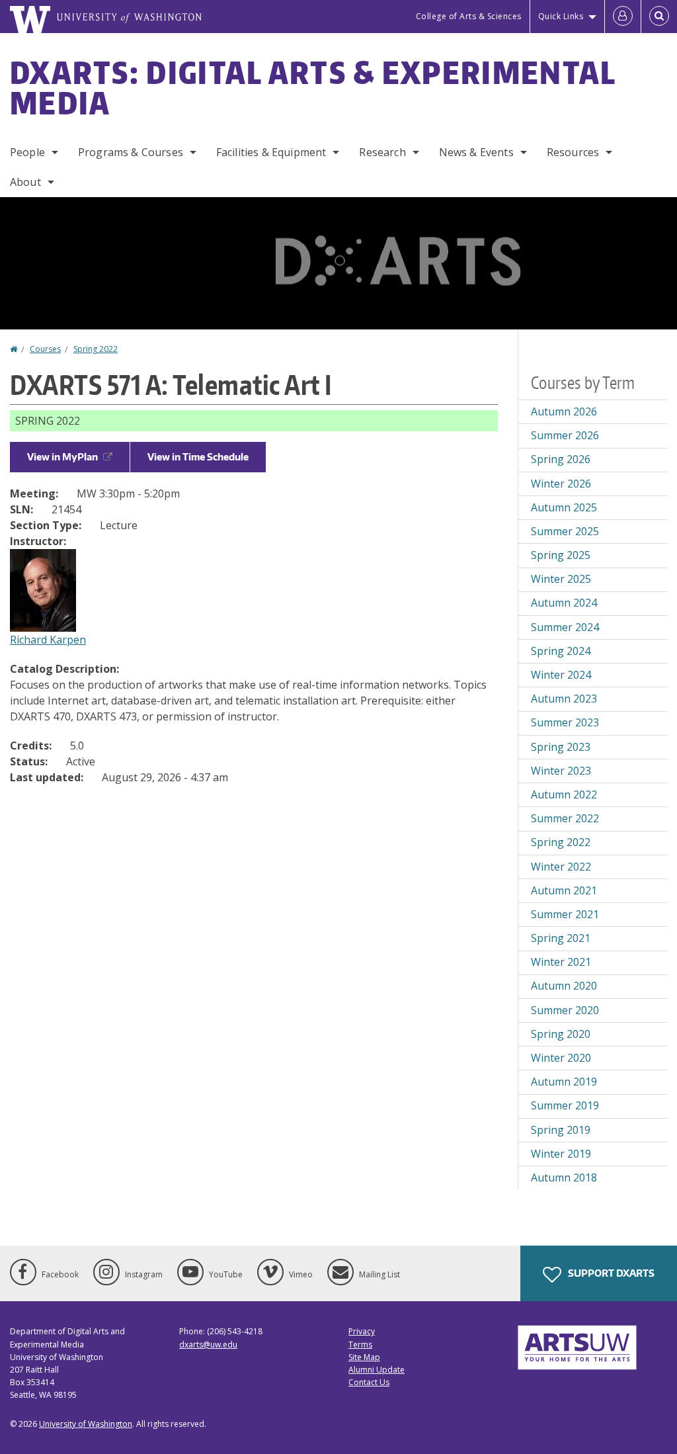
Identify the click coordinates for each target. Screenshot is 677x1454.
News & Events (476, 152)
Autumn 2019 (564, 1081)
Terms (360, 1344)
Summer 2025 (565, 531)
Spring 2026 (560, 459)
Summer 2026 (565, 435)
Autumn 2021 (564, 890)
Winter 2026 (561, 483)
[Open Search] (659, 16)
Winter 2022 (561, 866)
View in (62, 456)
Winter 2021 (561, 962)
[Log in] (623, 16)
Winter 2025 (561, 579)
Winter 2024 (561, 674)
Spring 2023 (560, 747)
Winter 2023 (561, 770)
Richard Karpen (48, 639)
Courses (45, 349)
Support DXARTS (610, 1273)
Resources (573, 152)
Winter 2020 (561, 1057)
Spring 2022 (95, 349)
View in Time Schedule (198, 456)
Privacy (361, 1331)
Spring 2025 (560, 555)
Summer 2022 (565, 818)
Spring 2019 (560, 1130)
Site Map (364, 1357)
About (25, 182)
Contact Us (368, 1382)
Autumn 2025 (564, 507)
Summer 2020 (565, 1010)
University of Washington (85, 1424)
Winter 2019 (561, 1153)
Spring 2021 (560, 938)
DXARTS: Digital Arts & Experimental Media (313, 87)
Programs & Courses (130, 152)
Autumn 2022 (564, 794)
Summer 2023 (565, 722)
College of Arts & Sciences (469, 16)
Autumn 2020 (564, 985)
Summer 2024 (565, 627)
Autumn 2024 (564, 602)
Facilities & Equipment (271, 152)
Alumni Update (376, 1369)
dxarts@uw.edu (208, 1344)
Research (382, 152)
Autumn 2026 (564, 411)
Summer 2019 (565, 1105)
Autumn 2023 (564, 698)
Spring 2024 (560, 651)
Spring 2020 (560, 1034)
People (27, 152)
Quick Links (561, 16)
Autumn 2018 (564, 1177)
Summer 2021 (565, 914)
